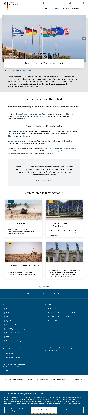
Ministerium (32, 294)
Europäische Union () (18, 131)
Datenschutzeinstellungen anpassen (38, 379)
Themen (45, 294)
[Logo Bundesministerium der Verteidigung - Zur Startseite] (11, 6)
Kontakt (70, 379)
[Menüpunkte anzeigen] (10, 70)
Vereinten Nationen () (18, 141)
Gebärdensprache (65, 3)
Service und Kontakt (52, 3)
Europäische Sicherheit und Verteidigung (58, 224)
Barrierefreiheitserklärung (58, 379)
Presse (40, 3)
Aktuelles (57, 294)
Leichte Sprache (78, 3)
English (34, 3)
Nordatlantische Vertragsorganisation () (32, 114)
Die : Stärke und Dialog (19, 223)
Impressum (7, 379)
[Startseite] (5, 70)
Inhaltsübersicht (79, 379)
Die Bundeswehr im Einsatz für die (23, 265)
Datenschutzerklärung (19, 379)
